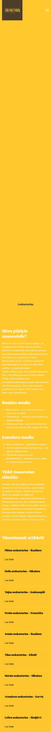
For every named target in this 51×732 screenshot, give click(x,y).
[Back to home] (12, 10)
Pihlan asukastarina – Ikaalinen (23, 550)
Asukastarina (25, 304)
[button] (47, 10)
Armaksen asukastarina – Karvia (24, 696)
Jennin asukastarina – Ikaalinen (23, 634)
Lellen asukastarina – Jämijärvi (23, 717)
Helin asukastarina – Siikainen (22, 571)
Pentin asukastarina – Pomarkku (24, 613)
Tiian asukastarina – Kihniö (21, 655)
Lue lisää (9, 559)
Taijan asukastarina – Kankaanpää (25, 592)
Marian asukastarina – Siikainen (23, 676)
